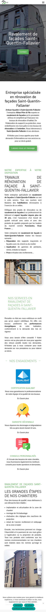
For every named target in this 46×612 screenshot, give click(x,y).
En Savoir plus (23, 398)
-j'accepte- (18, 605)
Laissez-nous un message (23, 148)
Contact (23, 52)
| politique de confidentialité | (23, 609)
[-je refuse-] (43, 603)
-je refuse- (29, 605)
